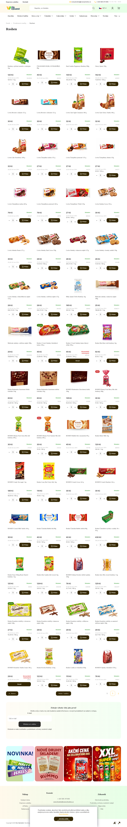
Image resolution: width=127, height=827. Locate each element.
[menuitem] (10, 16)
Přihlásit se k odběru (29, 724)
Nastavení (63, 822)
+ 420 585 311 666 (102, 2)
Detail (78, 361)
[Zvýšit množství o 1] (17, 84)
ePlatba (25, 806)
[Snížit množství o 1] (9, 84)
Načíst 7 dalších (63, 693)
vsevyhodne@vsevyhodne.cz (81, 2)
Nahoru (13, 693)
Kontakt (25, 2)
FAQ (101, 809)
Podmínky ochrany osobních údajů (102, 803)
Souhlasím (63, 819)
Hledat (93, 8)
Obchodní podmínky (102, 800)
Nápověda (101, 806)
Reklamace (25, 809)
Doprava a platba (12, 2)
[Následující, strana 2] (112, 693)
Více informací (63, 814)
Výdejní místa (25, 800)
